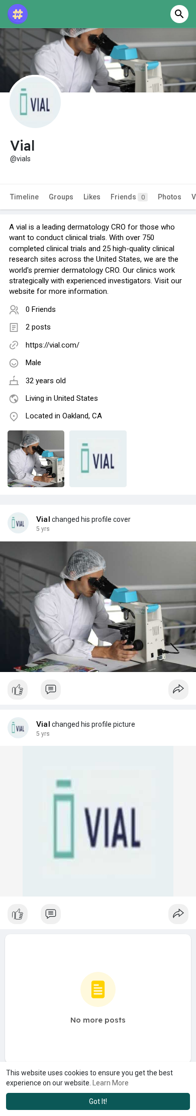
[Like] (98, 692)
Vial (43, 519)
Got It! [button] (98, 1101)
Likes (92, 197)
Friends (128, 197)
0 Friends (41, 309)
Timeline (24, 197)
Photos (169, 197)
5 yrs (43, 528)
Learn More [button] (110, 1083)
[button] (179, 14)
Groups (61, 197)
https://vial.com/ (52, 345)
